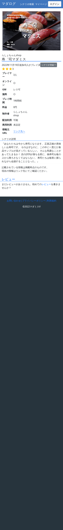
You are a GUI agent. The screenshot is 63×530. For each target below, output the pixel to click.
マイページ (41, 4)
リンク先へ (19, 131)
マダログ (9, 3)
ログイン (54, 4)
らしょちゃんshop (11, 55)
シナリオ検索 (27, 4)
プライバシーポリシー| (34, 200)
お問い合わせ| (14, 200)
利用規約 (51, 200)
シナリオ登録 (48, 64)
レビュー (8, 179)
